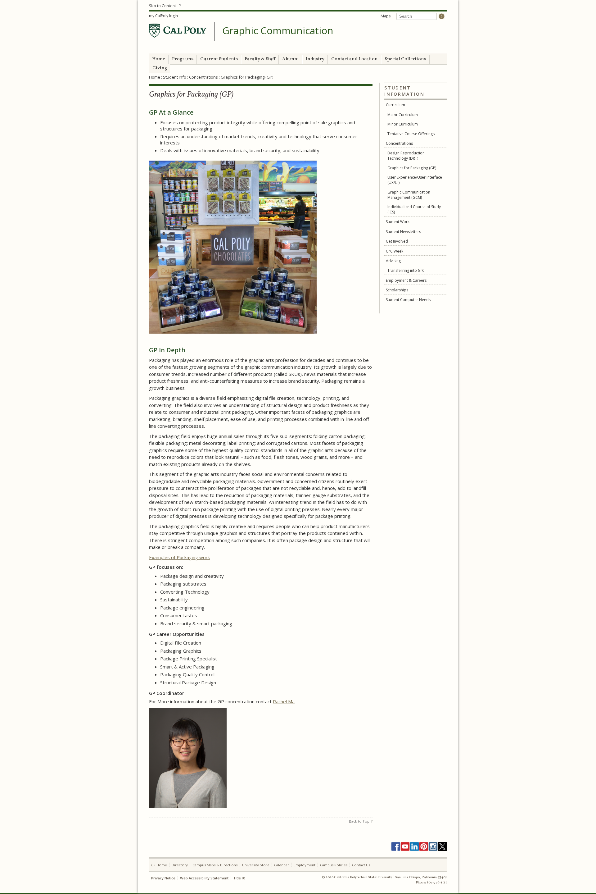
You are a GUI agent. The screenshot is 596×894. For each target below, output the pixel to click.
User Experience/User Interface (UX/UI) (414, 180)
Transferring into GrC (406, 270)
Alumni (290, 59)
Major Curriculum (402, 114)
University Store (255, 865)
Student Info (174, 77)
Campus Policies (333, 865)
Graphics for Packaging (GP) (411, 168)
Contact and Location (354, 59)
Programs (182, 59)
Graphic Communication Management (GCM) (408, 194)
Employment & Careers (406, 280)
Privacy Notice (163, 878)
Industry (315, 59)
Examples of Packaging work (179, 557)
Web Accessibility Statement (204, 878)
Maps (386, 16)
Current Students (219, 59)
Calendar (281, 865)
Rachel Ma (284, 701)
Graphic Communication (277, 31)
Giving (159, 68)
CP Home (159, 865)
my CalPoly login (163, 15)
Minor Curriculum (402, 124)
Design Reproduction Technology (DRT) (406, 155)
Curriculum (395, 104)
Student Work (397, 221)
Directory (180, 865)
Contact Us (361, 865)
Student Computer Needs (408, 299)
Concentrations (203, 77)
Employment (304, 865)
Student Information (404, 91)
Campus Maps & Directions (214, 865)
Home (158, 59)
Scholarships (397, 290)
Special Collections (405, 59)
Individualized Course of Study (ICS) (414, 209)
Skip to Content (162, 5)
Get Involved (397, 241)
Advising (393, 260)
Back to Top (359, 821)
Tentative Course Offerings (411, 133)
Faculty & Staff (260, 59)
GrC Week (394, 251)
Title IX (239, 878)
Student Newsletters (403, 231)
